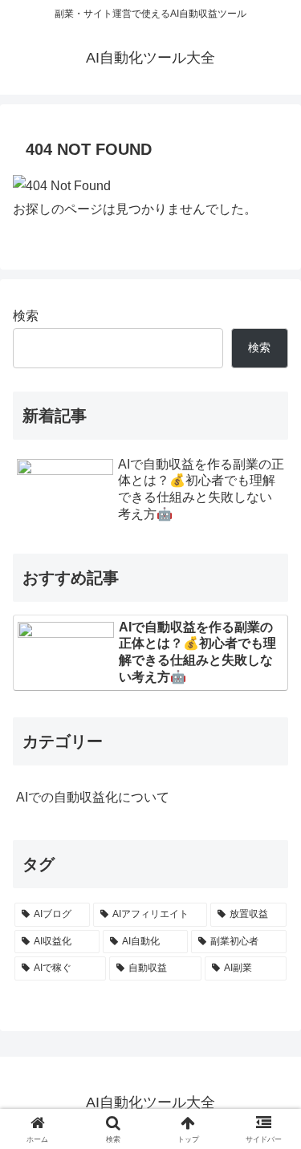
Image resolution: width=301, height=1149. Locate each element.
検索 (26, 316)
